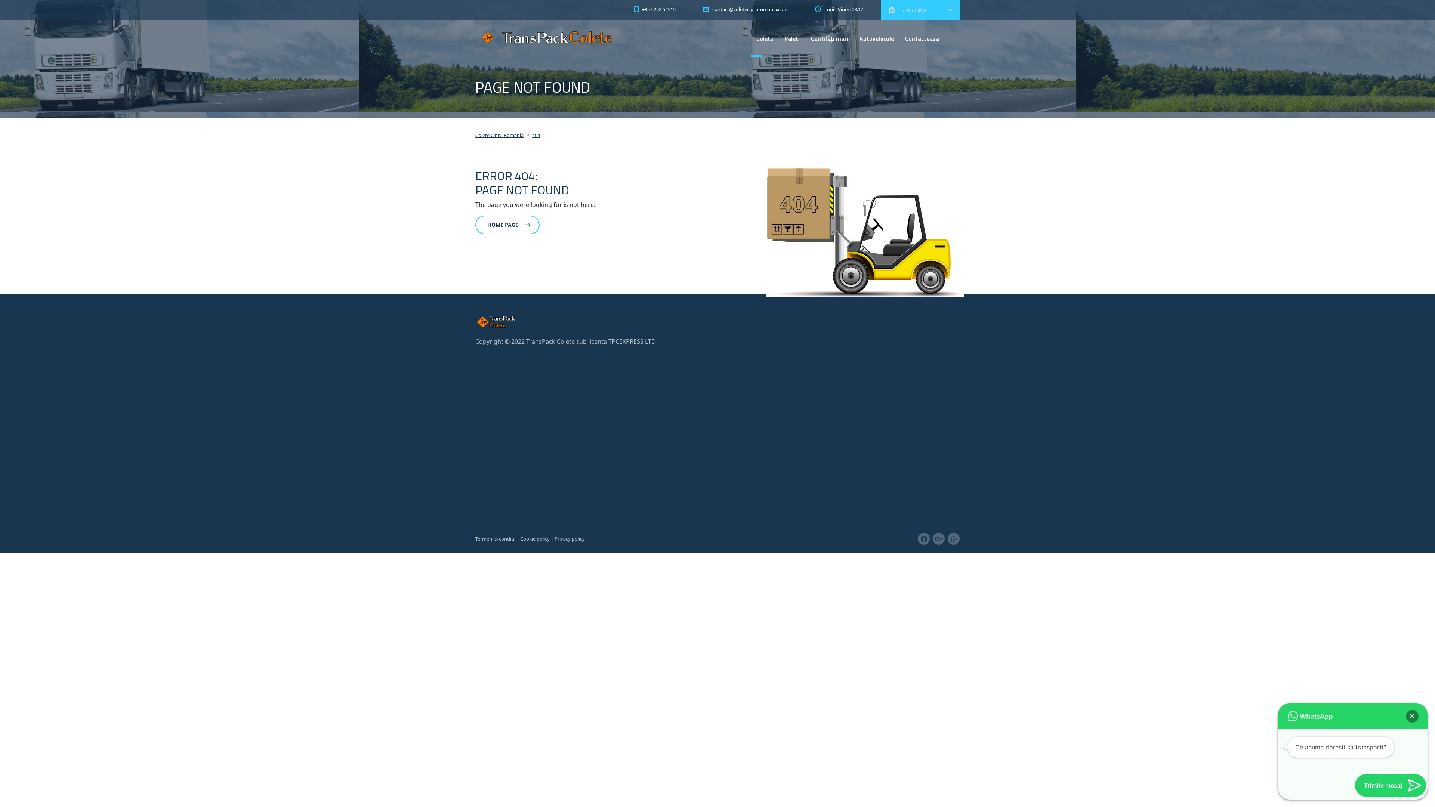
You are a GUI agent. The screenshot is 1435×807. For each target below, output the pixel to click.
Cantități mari (829, 38)
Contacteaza (922, 38)
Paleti (792, 38)
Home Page (502, 224)
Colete (764, 38)
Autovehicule (877, 38)
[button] (1412, 716)
